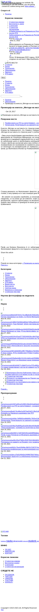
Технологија (9, 87)
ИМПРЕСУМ (10, 551)
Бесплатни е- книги (16, 24)
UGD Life (18, 39)
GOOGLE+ (9, 582)
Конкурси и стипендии (13, 290)
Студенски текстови (12, 292)
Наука (7, 85)
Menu (3, 77)
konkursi (3, 541)
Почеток (8, 100)
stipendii (25, 541)
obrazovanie (18, 541)
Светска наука (10, 288)
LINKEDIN (9, 578)
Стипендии (13, 26)
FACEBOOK (9, 575)
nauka (9, 541)
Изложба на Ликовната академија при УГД (17, 413)
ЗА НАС (8, 549)
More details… (30, 6)
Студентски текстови (15, 376)
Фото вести (9, 286)
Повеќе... (4, 389)
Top (2, 610)
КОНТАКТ (8, 553)
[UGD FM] (5, 531)
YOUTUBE (9, 580)
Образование (10, 89)
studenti (32, 541)
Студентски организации (14, 28)
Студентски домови (16, 22)
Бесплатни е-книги (12, 563)
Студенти (8, 83)
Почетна (8, 81)
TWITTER (8, 576)
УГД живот (9, 92)
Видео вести (10, 284)
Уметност (8, 90)
